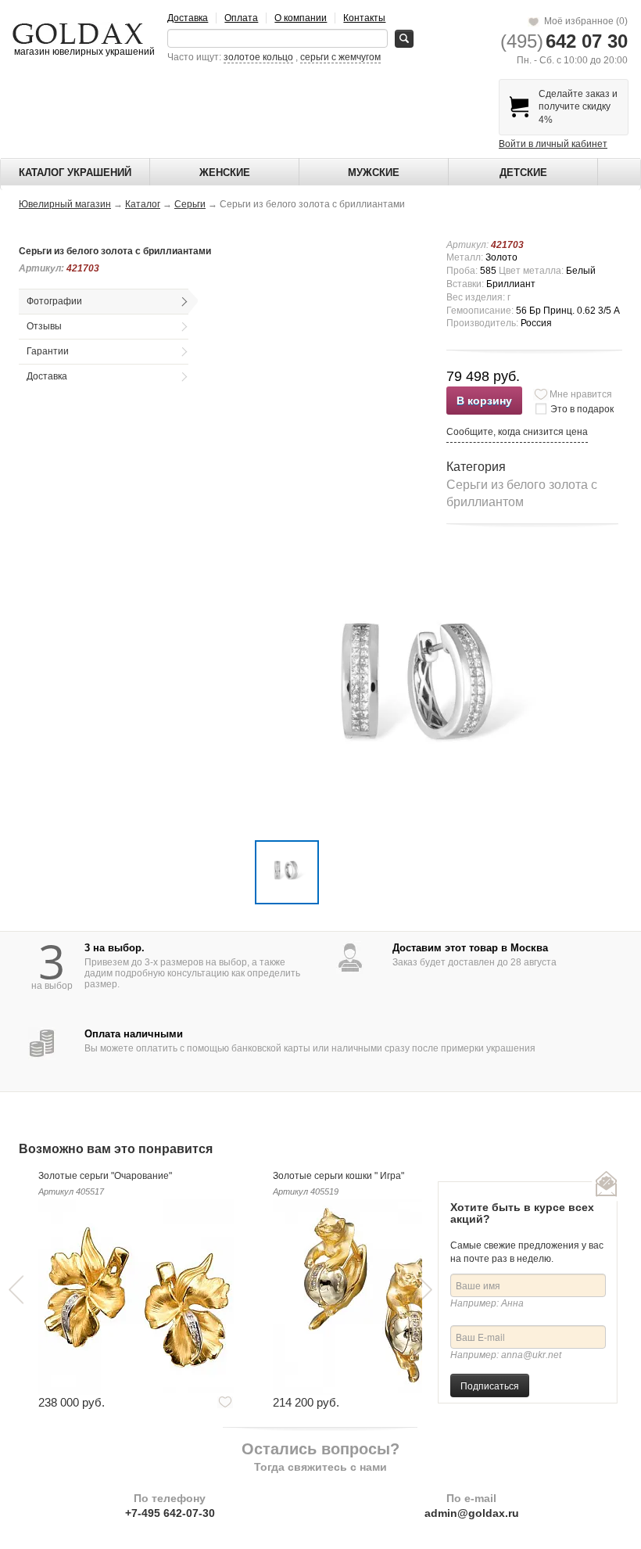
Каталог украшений (75, 172)
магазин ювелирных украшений (83, 51)
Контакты (364, 18)
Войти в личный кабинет (553, 143)
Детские (523, 172)
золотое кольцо (258, 57)
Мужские (373, 172)
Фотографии (54, 301)
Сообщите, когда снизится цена (517, 431)
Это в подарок (582, 409)
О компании (300, 18)
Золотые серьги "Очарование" (105, 1175)
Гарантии (48, 351)
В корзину (484, 400)
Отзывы (44, 326)
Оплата (241, 18)
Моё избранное (583, 21)
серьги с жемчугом (340, 57)
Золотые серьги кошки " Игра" (338, 1175)
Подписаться (489, 1385)
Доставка (187, 18)
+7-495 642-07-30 (170, 1513)
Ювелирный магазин (65, 204)
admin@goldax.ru (471, 1513)
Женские (224, 172)
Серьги (190, 204)
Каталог (142, 204)
